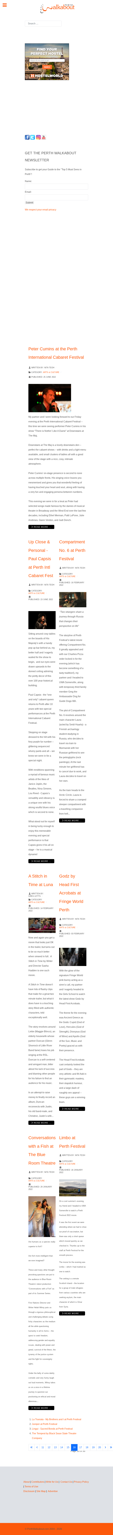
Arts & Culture (51, 372)
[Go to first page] (31, 1447)
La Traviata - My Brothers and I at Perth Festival (56, 1419)
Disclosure (29, 1491)
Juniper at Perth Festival (44, 1424)
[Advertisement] (43, 106)
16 (74, 1447)
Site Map (41, 1491)
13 (55, 1447)
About (26, 1482)
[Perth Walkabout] (56, 8)
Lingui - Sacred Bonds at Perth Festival (52, 1429)
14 (61, 1447)
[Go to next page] (105, 1447)
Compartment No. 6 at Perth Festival (72, 550)
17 (80, 1447)
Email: (28, 192)
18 (87, 1447)
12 (49, 1447)
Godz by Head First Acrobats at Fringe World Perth (71, 893)
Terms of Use (31, 1486)
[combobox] (43, 24)
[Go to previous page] (37, 1447)
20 (99, 1447)
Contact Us (66, 1482)
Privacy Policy (81, 1482)
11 (42, 1447)
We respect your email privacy (40, 209)
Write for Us (52, 1482)
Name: (28, 181)
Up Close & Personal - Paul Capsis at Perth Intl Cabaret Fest (40, 559)
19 (93, 1447)
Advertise (53, 1491)
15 (68, 1447)
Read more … (42, 527)
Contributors (37, 1482)
